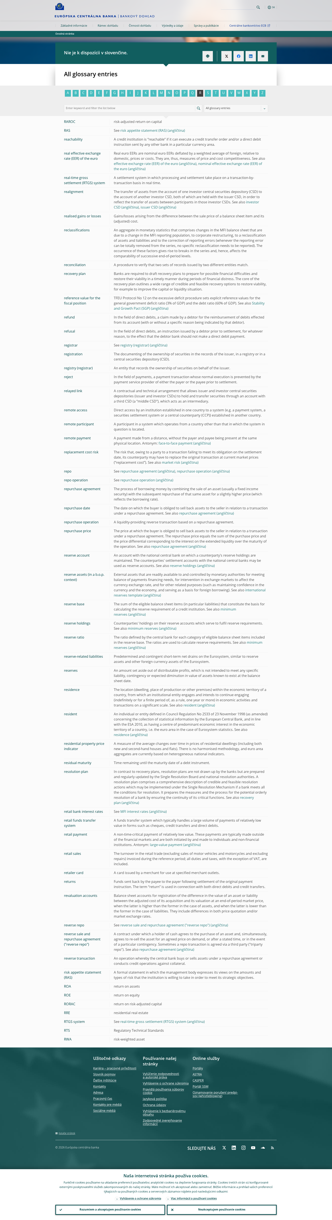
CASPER (198, 1080)
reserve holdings (183, 566)
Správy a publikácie (206, 26)
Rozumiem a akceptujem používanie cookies (110, 1209)
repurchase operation (194, 471)
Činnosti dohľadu (140, 26)
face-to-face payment (175, 443)
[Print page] (207, 56)
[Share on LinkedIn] (251, 56)
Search (258, 7)
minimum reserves (143, 629)
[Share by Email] (263, 56)
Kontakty (99, 1086)
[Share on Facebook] (238, 56)
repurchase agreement (138, 471)
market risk (171, 463)
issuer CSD (149, 207)
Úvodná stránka (64, 34)
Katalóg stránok (67, 1133)
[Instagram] (243, 1148)
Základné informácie (74, 26)
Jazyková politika (155, 1099)
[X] (224, 1148)
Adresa (98, 1092)
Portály (198, 1068)
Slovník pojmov (104, 1074)
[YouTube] (253, 1148)
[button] (264, 7)
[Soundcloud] (263, 1148)
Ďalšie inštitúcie (104, 1080)
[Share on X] (226, 56)
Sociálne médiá (104, 1110)
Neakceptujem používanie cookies (221, 1209)
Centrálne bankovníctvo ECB (247, 26)
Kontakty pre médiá (107, 1104)
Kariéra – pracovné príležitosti (114, 1068)
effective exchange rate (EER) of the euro (146, 164)
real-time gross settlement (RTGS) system (153, 1022)
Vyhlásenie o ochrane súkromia (166, 1083)
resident (190, 705)
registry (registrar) (134, 345)
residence (121, 735)
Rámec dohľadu (108, 26)
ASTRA (197, 1074)
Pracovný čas (102, 1098)
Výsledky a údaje (172, 26)
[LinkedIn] (234, 1148)
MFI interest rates (134, 812)
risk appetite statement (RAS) (143, 131)
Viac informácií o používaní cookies (194, 1198)
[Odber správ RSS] (272, 1148)
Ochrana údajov (154, 1105)
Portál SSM (200, 1086)
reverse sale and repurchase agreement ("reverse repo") (165, 925)
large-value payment (166, 845)
